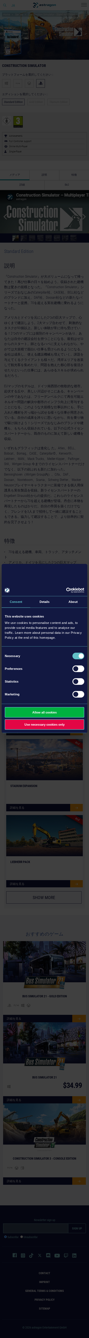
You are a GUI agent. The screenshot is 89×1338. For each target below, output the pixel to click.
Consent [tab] (16, 601)
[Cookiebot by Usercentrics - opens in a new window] (66, 590)
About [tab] (73, 601)
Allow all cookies (44, 712)
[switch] (78, 668)
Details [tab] (45, 601)
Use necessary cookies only (44, 724)
